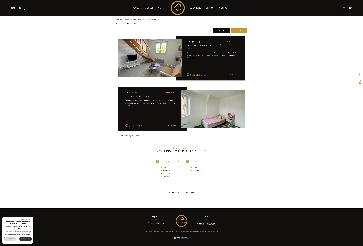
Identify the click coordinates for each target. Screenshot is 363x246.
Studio (195, 167)
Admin (193, 231)
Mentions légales (187, 231)
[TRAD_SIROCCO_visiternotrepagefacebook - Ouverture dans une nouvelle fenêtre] (181, 201)
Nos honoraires (200, 231)
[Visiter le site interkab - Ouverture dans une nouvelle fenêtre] (201, 223)
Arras (164, 167)
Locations (195, 8)
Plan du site (179, 231)
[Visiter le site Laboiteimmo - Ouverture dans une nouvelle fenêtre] (181, 240)
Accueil (137, 8)
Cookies (197, 232)
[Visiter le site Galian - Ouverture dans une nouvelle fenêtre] (212, 223)
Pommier (166, 176)
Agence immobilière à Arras (126, 19)
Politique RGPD (214, 231)
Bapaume (166, 170)
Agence (149, 8)
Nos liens (207, 231)
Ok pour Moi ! (25, 239)
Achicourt (166, 173)
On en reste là (25, 219)
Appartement (197, 170)
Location (141, 19)
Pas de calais (151, 19)
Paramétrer (10, 239)
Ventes (162, 8)
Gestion (210, 8)
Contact (224, 8)
